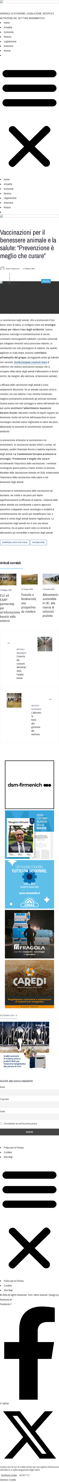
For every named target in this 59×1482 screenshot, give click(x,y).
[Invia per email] (26, 550)
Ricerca (7, 36)
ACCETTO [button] (24, 1475)
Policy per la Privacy (14, 1147)
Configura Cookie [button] (9, 1475)
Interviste (8, 46)
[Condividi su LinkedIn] (19, 550)
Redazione (15, 269)
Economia (8, 32)
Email (2, 1111)
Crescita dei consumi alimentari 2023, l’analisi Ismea (21, 664)
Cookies (8, 1152)
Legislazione (10, 41)
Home (7, 22)
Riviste (7, 50)
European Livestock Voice (14, 542)
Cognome (4, 1099)
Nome (2, 1086)
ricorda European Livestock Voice (30, 362)
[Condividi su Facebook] (5, 550)
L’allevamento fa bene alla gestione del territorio (36, 720)
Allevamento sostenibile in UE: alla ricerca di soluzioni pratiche (50, 605)
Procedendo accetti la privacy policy (20, 1123)
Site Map (8, 1157)
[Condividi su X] (12, 550)
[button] (6, 56)
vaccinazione (38, 542)
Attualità (8, 27)
